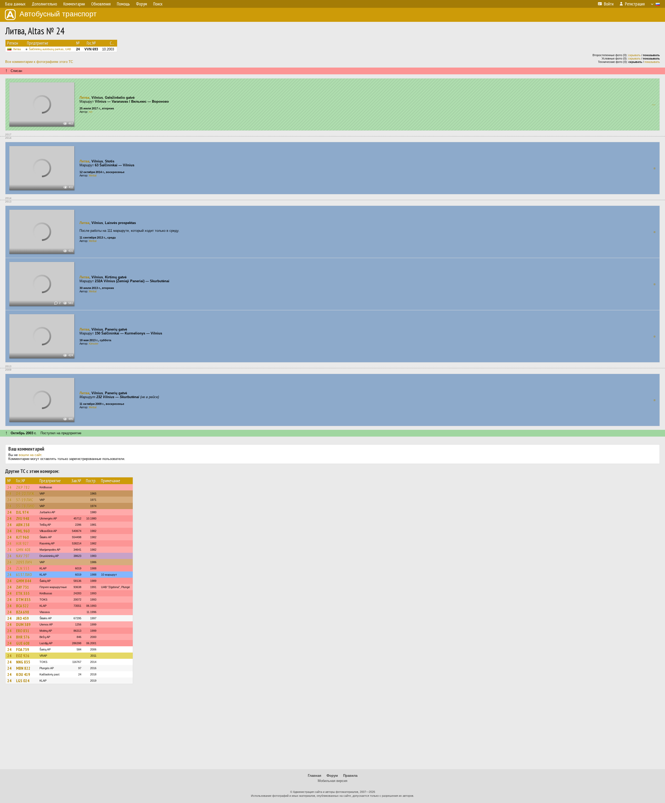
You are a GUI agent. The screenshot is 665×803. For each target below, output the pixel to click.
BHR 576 (23, 637)
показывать (652, 61)
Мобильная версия (332, 781)
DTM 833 (23, 599)
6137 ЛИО (24, 574)
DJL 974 (22, 512)
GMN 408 (23, 549)
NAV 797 (23, 555)
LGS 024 (22, 680)
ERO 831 (22, 630)
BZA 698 (22, 612)
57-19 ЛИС (24, 499)
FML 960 (23, 531)
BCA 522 (22, 605)
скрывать (634, 55)
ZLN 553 (23, 568)
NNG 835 (23, 661)
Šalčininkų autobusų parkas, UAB (50, 49)
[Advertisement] (332, 729)
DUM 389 (23, 624)
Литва (17, 49)
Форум (332, 776)
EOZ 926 (22, 655)
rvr (90, 111)
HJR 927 (22, 543)
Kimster (93, 343)
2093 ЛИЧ (24, 562)
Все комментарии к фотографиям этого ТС (39, 62)
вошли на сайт (30, 455)
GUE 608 (23, 643)
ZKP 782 (23, 487)
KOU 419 (23, 674)
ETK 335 (23, 593)
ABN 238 (23, 524)
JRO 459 (22, 618)
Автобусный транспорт (58, 14)
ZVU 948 (22, 518)
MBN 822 (23, 668)
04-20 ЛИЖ (25, 493)
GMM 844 (23, 580)
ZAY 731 (22, 587)
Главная (314, 776)
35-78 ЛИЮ (25, 506)
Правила (350, 776)
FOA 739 (22, 649)
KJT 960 (22, 537)
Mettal (92, 175)
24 (9, 487)
